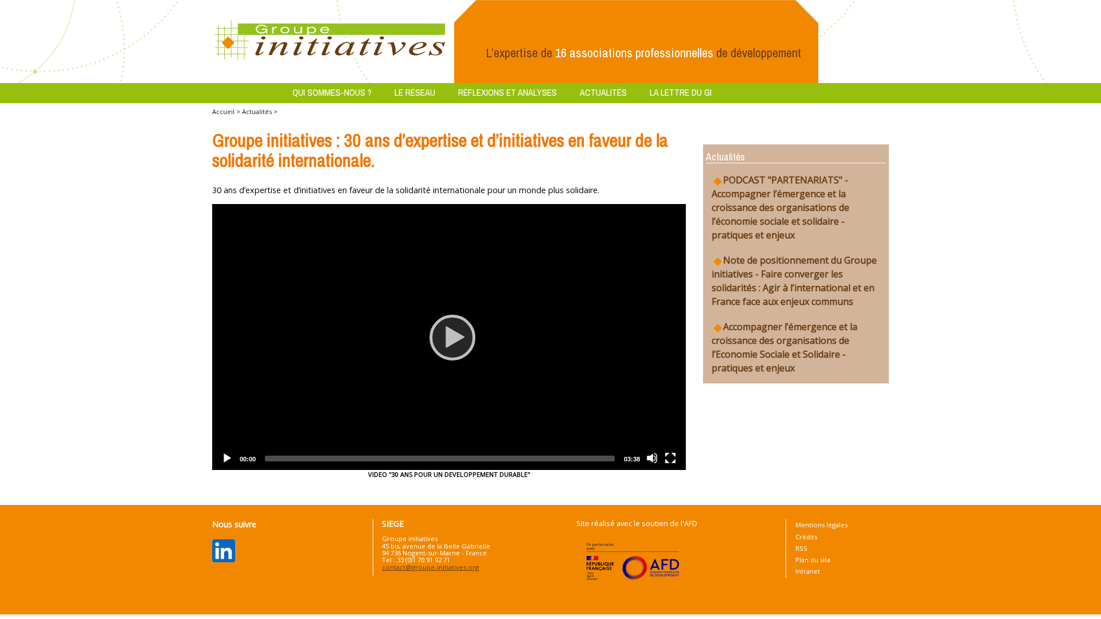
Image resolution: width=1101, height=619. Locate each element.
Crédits (806, 536)
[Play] (449, 337)
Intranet (807, 571)
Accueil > (227, 111)
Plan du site (813, 559)
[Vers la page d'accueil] (330, 40)
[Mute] (652, 458)
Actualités (603, 92)
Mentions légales (821, 524)
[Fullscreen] (670, 458)
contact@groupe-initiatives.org (430, 567)
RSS (801, 548)
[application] (449, 337)
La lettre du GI (681, 92)
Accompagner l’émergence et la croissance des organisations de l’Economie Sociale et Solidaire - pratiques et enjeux (784, 347)
